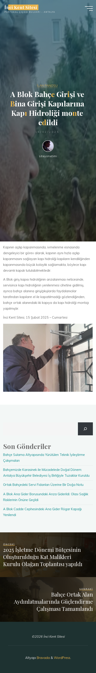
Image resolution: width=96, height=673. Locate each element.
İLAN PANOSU (47, 86)
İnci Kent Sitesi (20, 7)
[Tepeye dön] (78, 655)
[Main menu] (89, 8)
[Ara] (85, 428)
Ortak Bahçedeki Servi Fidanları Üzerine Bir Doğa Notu (43, 485)
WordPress (62, 658)
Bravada (43, 658)
